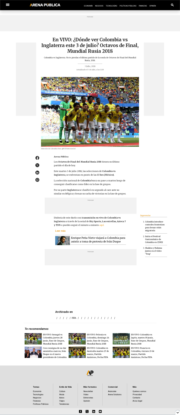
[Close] (105, 189)
